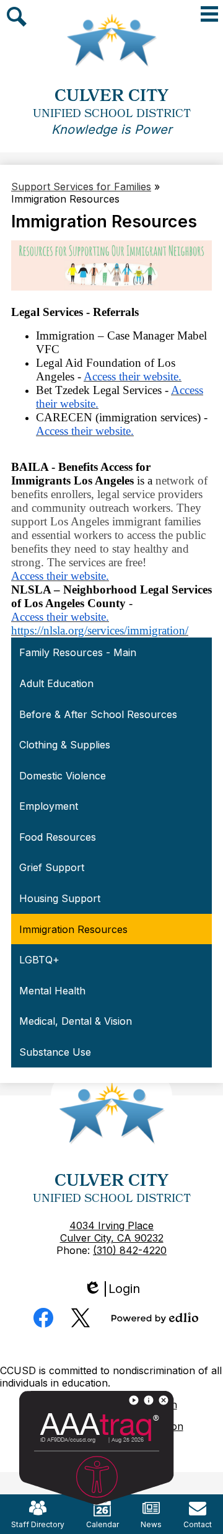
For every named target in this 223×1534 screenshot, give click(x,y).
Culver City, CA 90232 (112, 1238)
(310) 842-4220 (130, 1250)
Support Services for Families (81, 186)
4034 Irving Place (111, 1225)
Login (116, 1289)
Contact (197, 1524)
